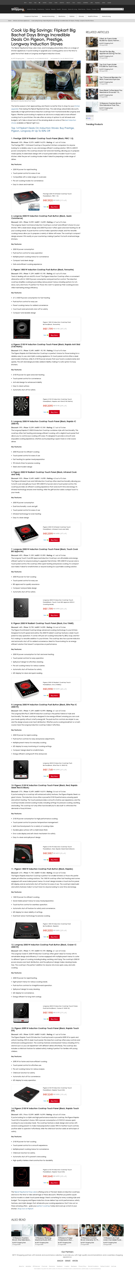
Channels (44, 1266)
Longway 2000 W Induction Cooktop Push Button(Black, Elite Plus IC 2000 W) (57, 764)
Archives (113, 1266)
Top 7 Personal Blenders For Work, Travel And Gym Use (110, 78)
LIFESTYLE (62, 2)
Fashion (72, 16)
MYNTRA (75, 1260)
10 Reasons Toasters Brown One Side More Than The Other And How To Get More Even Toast (111, 104)
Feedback (59, 1266)
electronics (40, 9)
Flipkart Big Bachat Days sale (25, 1192)
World (30, 2)
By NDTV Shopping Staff (106, 43)
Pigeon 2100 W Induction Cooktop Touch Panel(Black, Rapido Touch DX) (57, 1089)
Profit (35, 2)
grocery (64, 9)
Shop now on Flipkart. (26, 1209)
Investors (66, 1266)
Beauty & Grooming (48, 16)
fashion (47, 9)
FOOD (56, 2)
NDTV (25, 2)
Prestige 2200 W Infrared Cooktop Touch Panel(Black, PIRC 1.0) (57, 195)
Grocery (81, 16)
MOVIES (44, 2)
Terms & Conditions (93, 1266)
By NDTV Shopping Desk (17, 58)
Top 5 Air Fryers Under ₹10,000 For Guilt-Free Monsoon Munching (108, 65)
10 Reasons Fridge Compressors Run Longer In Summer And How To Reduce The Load (67, 1239)
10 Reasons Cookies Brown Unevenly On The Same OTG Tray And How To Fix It (90, 1239)
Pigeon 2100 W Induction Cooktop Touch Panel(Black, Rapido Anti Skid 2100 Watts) (58, 400)
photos (89, 9)
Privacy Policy (82, 1266)
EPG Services (36, 1266)
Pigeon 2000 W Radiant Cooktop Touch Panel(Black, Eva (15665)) (57, 683)
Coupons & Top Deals (31, 16)
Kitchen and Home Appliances (21, 20)
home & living (72, 9)
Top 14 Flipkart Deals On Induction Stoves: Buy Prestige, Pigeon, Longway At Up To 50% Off (42, 129)
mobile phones (31, 9)
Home (9, 20)
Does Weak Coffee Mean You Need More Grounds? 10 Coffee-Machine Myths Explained (111, 91)
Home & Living (106, 16)
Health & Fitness (93, 16)
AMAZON (60, 1260)
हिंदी (39, 2)
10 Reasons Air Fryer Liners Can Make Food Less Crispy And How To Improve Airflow (112, 1239)
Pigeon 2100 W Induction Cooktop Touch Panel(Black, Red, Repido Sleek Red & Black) (59, 848)
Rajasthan (97, 2)
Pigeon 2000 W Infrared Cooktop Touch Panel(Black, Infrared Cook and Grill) (57, 528)
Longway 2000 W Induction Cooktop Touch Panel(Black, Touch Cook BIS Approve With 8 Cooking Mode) (58, 602)
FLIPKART (68, 1260)
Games (79, 2)
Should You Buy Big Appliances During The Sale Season (110, 53)
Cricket (50, 2)
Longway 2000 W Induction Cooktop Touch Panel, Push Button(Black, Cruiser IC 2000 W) (60, 1007)
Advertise (28, 1266)
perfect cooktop (43, 1206)
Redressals (74, 1266)
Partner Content (104, 1266)
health (59, 9)
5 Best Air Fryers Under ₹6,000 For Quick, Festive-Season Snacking (109, 40)
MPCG (103, 2)
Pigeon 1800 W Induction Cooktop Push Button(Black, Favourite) (57, 323)
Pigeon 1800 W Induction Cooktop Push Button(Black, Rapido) (57, 925)
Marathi (109, 2)
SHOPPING (85, 2)
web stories (81, 9)
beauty (53, 9)
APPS (92, 2)
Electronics (62, 16)
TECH (73, 2)
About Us (21, 1266)
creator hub (95, 9)
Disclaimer (52, 1266)
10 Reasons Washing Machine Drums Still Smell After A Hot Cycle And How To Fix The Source (44, 1239)
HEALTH (68, 2)
